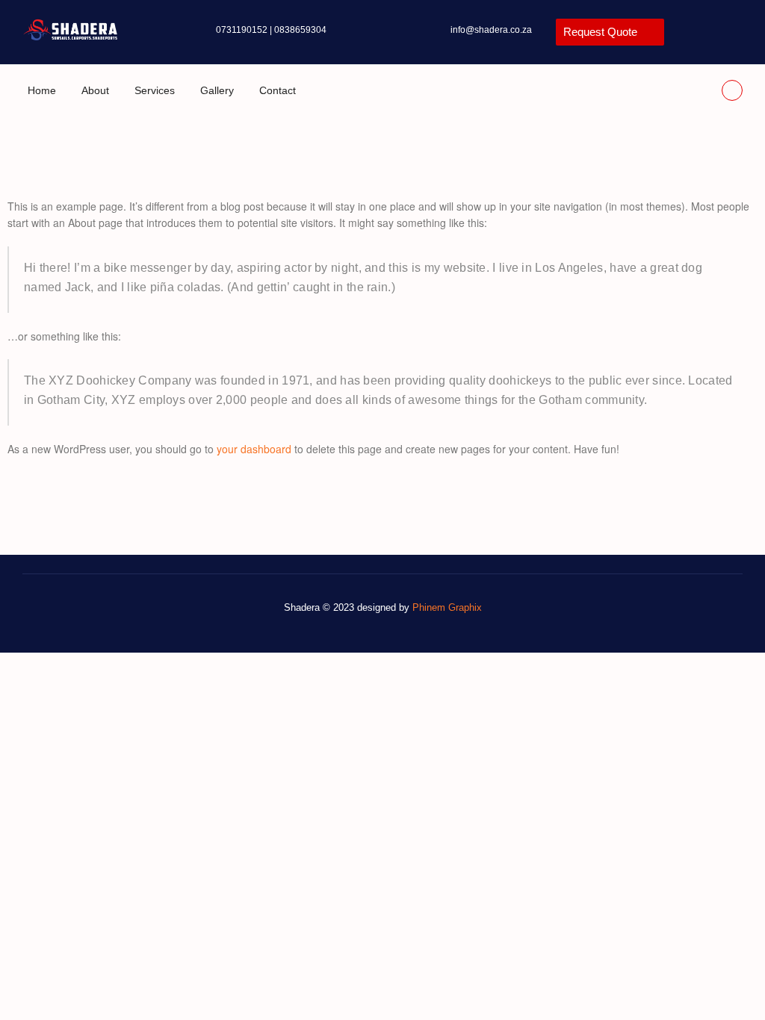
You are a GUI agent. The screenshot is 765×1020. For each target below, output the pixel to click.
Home (42, 90)
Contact (277, 90)
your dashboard (254, 448)
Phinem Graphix (447, 607)
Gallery (217, 90)
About (95, 90)
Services (154, 90)
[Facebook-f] (732, 90)
